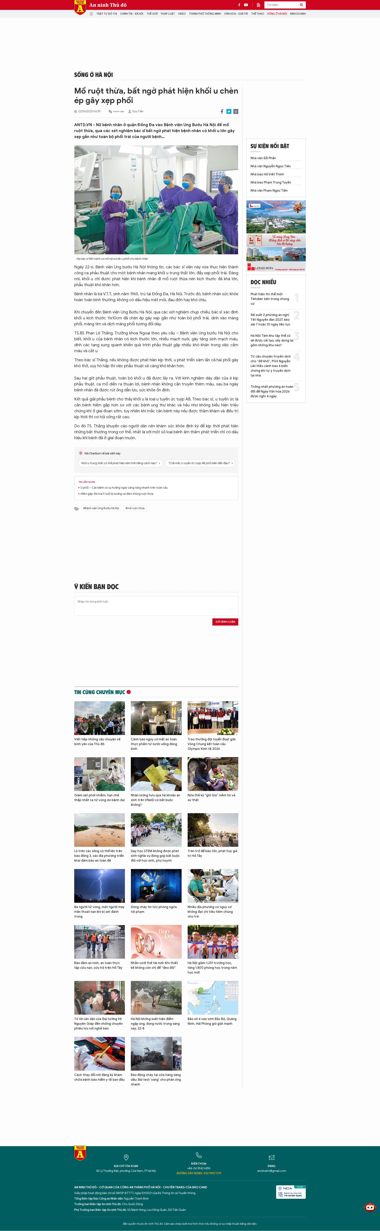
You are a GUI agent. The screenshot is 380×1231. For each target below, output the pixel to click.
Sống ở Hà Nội (277, 13)
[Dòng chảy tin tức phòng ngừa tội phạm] (156, 886)
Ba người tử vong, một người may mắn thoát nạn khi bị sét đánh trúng (99, 912)
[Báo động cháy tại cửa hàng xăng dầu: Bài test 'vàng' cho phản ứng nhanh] (156, 1054)
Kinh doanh (298, 13)
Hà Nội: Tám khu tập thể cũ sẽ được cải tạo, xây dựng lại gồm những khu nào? (272, 340)
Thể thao (257, 13)
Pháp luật (168, 13)
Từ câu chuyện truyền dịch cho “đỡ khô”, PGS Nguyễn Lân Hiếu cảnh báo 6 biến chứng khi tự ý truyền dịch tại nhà (271, 366)
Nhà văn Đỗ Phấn (263, 158)
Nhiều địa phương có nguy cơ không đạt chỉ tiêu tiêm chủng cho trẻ (210, 912)
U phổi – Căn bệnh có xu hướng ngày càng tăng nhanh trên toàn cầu (124, 487)
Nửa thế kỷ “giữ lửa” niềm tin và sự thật (211, 797)
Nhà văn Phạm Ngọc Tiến (269, 191)
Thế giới (152, 13)
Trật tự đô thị (106, 13)
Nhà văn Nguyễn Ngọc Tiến (271, 166)
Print (235, 111)
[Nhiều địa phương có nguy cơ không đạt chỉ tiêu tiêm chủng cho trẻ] (213, 886)
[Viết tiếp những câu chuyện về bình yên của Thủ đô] (99, 718)
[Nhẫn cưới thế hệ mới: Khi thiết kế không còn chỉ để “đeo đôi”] (156, 942)
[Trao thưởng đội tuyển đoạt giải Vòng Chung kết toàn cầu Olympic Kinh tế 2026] (213, 718)
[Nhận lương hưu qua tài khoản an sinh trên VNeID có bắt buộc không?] (156, 774)
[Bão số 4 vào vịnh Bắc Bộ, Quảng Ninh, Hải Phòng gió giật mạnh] (213, 998)
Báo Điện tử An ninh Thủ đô (80, 7)
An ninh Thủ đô (108, 5)
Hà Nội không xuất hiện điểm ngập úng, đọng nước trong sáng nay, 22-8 (155, 1023)
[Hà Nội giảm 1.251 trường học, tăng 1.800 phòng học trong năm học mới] (213, 942)
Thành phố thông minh (205, 13)
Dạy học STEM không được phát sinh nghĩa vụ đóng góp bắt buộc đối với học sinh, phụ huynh (155, 856)
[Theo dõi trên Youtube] (246, 5)
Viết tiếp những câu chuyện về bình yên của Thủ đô (97, 741)
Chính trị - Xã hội (131, 13)
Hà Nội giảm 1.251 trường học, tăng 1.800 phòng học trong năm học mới (212, 968)
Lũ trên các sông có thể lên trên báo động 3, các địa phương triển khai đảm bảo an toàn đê (99, 856)
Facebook (221, 111)
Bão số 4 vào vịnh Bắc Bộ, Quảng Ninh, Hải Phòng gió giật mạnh (212, 1021)
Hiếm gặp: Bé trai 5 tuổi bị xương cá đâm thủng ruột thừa (117, 494)
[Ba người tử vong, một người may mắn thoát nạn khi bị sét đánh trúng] (99, 886)
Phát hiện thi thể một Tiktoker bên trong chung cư (270, 299)
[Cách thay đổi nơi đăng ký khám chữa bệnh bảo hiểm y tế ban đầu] (99, 1054)
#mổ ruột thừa (134, 508)
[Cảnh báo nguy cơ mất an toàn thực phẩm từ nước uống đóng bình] (156, 718)
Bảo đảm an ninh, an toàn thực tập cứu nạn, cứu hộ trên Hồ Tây (98, 965)
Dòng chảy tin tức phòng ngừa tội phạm (154, 909)
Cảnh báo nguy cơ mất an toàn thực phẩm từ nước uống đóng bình (154, 744)
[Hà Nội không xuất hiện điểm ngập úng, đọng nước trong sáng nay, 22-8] (156, 998)
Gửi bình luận (225, 622)
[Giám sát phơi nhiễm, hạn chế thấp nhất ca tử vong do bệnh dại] (99, 774)
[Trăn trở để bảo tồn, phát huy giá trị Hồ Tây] (213, 830)
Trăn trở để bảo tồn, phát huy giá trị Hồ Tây (212, 853)
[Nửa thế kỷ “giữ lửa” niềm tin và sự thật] (213, 774)
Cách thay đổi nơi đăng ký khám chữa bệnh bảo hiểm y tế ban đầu (99, 1077)
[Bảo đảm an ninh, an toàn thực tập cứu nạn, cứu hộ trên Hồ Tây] (99, 942)
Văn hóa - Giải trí (236, 13)
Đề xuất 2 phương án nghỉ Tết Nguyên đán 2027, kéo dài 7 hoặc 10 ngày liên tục (270, 319)
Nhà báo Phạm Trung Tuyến (271, 183)
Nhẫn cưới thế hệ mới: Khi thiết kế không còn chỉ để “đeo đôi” (154, 965)
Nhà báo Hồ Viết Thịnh (267, 174)
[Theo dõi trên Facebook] (240, 5)
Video (182, 13)
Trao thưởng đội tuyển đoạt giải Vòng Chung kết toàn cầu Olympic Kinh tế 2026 (212, 744)
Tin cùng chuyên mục (99, 692)
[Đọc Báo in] (260, 5)
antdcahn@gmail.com (271, 1171)
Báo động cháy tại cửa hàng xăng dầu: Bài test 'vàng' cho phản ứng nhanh (156, 1079)
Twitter (228, 111)
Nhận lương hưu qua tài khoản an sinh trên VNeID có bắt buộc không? (155, 800)
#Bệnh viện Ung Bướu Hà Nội (101, 508)
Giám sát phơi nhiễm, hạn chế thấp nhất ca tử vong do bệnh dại (99, 797)
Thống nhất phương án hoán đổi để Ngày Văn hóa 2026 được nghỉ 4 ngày (272, 391)
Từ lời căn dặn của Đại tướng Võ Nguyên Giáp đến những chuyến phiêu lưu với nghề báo (98, 1023)
